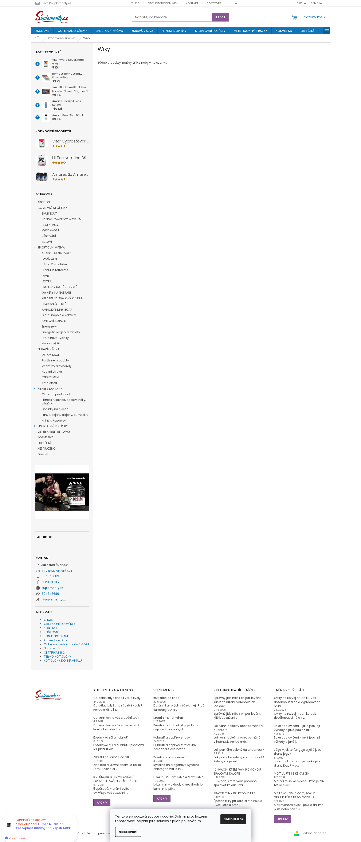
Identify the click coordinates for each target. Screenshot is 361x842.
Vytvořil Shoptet (314, 833)
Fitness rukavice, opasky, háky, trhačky (64, 402)
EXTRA (47, 281)
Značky (43, 454)
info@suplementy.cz (57, 570)
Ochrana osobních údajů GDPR (66, 644)
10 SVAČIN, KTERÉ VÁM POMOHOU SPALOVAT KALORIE (237, 772)
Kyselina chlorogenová (170, 757)
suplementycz (52, 588)
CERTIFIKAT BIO (54, 652)
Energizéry (49, 326)
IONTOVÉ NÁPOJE (54, 321)
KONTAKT (192, 3)
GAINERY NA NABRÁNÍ (56, 292)
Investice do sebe (166, 698)
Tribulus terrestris (55, 270)
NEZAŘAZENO (47, 448)
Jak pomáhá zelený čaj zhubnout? (239, 750)
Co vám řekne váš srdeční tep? (116, 718)
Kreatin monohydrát (168, 718)
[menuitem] (42, 30)
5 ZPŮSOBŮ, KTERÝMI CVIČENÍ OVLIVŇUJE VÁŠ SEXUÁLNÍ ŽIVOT (115, 779)
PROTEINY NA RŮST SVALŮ (60, 287)
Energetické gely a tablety (61, 332)
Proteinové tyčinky (55, 338)
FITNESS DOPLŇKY (50, 389)
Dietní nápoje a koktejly (59, 315)
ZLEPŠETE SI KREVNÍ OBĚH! (111, 757)
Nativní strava (52, 371)
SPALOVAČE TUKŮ (54, 304)
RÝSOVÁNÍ (49, 236)
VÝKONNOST (50, 230)
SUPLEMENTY (50, 582)
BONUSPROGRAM (56, 636)
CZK (300, 3)
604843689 (50, 576)
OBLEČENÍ (44, 443)
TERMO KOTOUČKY (57, 656)
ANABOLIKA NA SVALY (56, 253)
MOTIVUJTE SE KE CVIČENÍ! (292, 774)
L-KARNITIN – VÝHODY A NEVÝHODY (178, 777)
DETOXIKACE (51, 355)
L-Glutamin (51, 258)
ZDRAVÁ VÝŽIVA (48, 349)
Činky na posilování (56, 394)
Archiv (102, 802)
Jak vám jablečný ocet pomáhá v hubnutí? (238, 728)
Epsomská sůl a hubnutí (110, 738)
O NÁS (135, 3)
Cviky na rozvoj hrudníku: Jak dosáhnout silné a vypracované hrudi (297, 702)
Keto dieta (49, 383)
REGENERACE (50, 225)
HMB (46, 276)
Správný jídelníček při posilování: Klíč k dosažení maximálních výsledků (237, 702)
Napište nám (53, 648)
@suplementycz (54, 599)
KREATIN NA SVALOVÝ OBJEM (62, 298)
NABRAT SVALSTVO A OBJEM (62, 219)
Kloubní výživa (52, 343)
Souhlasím (233, 819)
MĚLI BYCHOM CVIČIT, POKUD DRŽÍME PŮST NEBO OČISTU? (294, 795)
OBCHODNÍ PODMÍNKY (162, 3)
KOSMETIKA (46, 437)
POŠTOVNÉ (214, 3)
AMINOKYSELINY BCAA (57, 310)
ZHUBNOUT (49, 213)
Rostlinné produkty (55, 360)
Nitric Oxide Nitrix (55, 264)
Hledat (220, 17)
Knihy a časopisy (54, 420)
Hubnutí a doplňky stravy (171, 738)
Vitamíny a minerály (56, 366)
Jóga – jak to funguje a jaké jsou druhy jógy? (297, 752)
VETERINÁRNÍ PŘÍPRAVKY (54, 432)
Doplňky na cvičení (55, 409)
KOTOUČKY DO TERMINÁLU (63, 660)
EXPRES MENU (51, 377)
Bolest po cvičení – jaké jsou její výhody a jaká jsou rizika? (297, 728)
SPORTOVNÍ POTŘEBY (53, 426)
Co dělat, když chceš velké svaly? (117, 698)
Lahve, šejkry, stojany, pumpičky (65, 415)
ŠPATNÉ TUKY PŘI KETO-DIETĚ (234, 793)
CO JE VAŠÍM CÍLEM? (52, 208)
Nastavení (128, 831)
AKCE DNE (44, 202)
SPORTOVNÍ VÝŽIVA (51, 247)
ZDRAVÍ (47, 242)
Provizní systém (55, 640)
